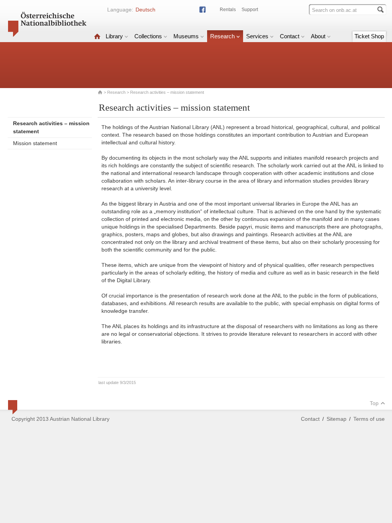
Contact (289, 36)
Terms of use (369, 419)
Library (114, 36)
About (318, 36)
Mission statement (35, 143)
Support (250, 9)
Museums (186, 36)
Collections (148, 36)
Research (222, 36)
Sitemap (336, 419)
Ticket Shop (369, 36)
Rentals (228, 9)
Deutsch (145, 10)
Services (257, 36)
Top (374, 403)
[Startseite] (97, 36)
